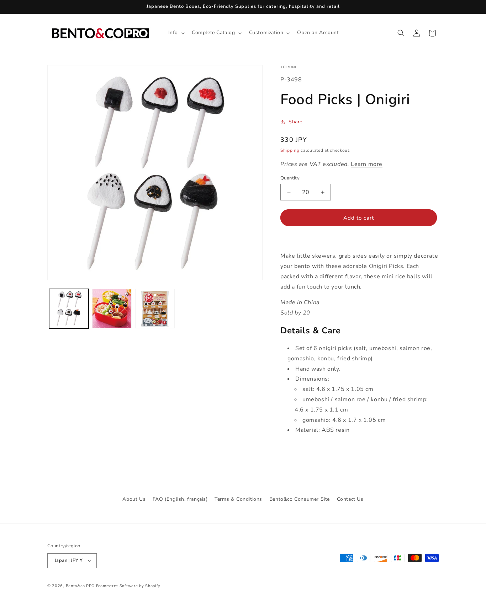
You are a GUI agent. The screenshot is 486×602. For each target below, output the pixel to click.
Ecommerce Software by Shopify (128, 585)
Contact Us (350, 499)
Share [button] (295, 121)
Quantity (290, 178)
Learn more (366, 164)
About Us (134, 499)
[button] (175, 32)
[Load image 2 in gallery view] (112, 308)
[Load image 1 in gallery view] (69, 308)
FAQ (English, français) (180, 499)
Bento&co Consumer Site (299, 499)
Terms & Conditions (238, 499)
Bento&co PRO (80, 585)
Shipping (290, 150)
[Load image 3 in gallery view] (155, 308)
